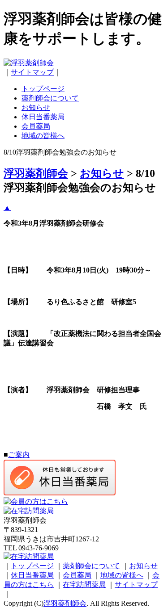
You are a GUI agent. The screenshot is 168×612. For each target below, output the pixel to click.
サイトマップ (32, 72)
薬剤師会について (50, 98)
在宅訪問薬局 (84, 584)
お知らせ (36, 107)
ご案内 (19, 454)
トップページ (43, 88)
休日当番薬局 (43, 117)
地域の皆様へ (43, 135)
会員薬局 (36, 126)
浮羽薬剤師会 (64, 603)
